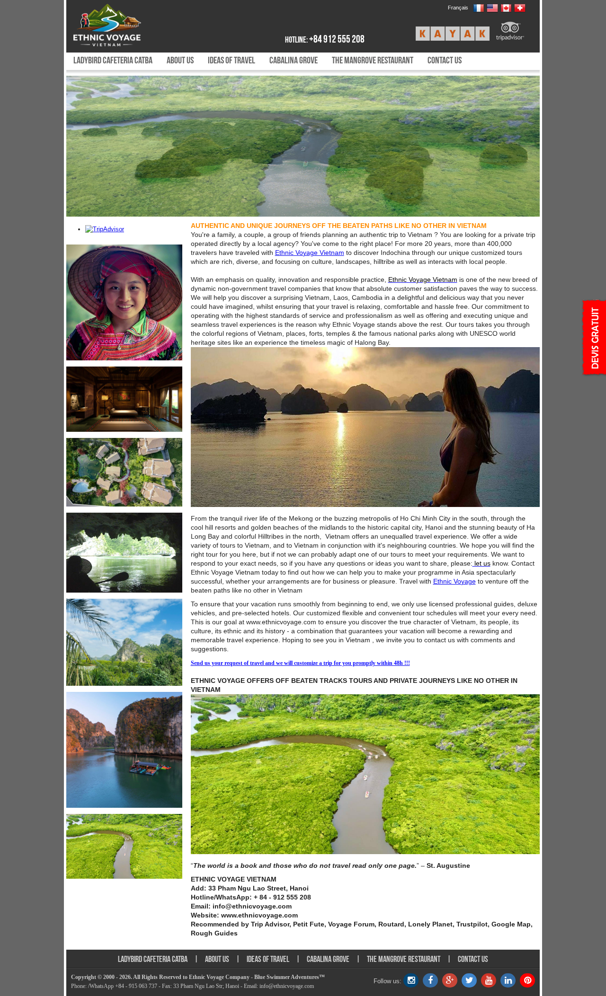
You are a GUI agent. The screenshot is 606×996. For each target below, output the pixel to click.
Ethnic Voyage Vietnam (309, 252)
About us (180, 60)
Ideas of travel (231, 60)
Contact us (445, 60)
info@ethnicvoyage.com (286, 986)
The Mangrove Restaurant (372, 60)
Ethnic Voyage (454, 581)
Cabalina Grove (293, 60)
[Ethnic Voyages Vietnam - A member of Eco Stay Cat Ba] (129, 25)
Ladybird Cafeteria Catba (112, 60)
